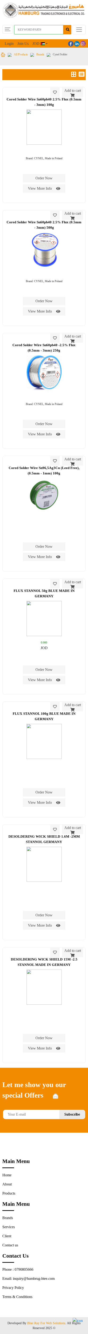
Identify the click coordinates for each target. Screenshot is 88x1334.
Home (6, 1175)
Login (9, 44)
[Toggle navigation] (79, 29)
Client (6, 1236)
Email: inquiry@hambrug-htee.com (28, 1279)
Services (8, 1227)
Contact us (10, 1245)
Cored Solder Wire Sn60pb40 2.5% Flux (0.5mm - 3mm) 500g (44, 224)
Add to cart (72, 90)
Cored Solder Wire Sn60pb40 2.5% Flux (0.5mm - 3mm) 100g (44, 102)
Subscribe (72, 1114)
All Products (21, 54)
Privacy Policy (13, 1288)
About (7, 1184)
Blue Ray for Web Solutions (46, 1323)
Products (8, 1193)
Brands (40, 54)
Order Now (44, 178)
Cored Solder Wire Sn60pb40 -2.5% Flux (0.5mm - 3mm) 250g (44, 347)
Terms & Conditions (17, 1297)
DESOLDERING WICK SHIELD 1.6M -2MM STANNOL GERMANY (44, 839)
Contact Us (15, 1256)
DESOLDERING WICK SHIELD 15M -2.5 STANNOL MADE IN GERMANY (44, 962)
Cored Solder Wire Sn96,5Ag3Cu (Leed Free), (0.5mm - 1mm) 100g (44, 470)
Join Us (23, 44)
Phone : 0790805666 (17, 1269)
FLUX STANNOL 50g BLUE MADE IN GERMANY (44, 593)
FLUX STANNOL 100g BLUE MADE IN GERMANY (44, 716)
